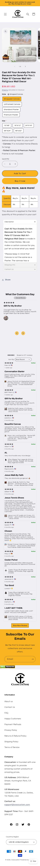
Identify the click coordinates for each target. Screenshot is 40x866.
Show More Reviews (20, 625)
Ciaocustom (15, 860)
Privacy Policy (10, 730)
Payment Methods (12, 724)
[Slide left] (14, 66)
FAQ (6, 713)
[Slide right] (25, 66)
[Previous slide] (17, 333)
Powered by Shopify (27, 860)
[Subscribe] (32, 659)
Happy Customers (12, 719)
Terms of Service (11, 747)
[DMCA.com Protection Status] (7, 668)
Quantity (5, 159)
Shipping (5, 90)
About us (8, 701)
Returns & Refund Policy (15, 736)
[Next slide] (23, 333)
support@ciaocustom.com (17, 805)
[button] (5, 14)
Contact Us (9, 707)
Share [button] (7, 280)
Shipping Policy (11, 742)
